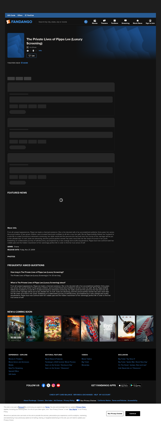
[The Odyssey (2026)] (71, 329)
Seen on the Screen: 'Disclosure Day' (58, 365)
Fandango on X (48, 385)
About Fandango (30, 400)
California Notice (104, 400)
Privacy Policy (69, 400)
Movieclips (85, 365)
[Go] (86, 21)
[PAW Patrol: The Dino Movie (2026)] (53, 329)
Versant (21, 407)
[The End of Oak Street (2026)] (108, 329)
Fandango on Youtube (58, 385)
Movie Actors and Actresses (19, 362)
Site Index (48, 400)
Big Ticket (85, 362)
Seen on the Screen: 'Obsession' (57, 368)
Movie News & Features (54, 359)
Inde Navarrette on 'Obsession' (129, 368)
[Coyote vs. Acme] (126, 329)
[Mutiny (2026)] (145, 329)
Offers (20, 15)
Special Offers (14, 371)
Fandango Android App (136, 385)
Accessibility (132, 400)
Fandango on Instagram (53, 385)
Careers (41, 400)
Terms (47, 407)
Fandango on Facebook (43, 385)
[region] (80, 414)
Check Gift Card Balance (61, 394)
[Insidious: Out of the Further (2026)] (34, 329)
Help (96, 394)
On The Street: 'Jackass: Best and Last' (132, 365)
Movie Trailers (87, 359)
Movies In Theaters (16, 359)
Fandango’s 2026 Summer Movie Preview (60, 362)
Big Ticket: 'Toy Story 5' (126, 359)
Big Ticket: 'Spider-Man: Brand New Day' (132, 362)
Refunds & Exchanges (83, 394)
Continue (133, 413)
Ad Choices (58, 400)
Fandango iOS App (123, 385)
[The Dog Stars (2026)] (16, 329)
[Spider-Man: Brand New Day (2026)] (89, 329)
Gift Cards (11, 15)
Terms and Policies (119, 400)
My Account (104, 394)
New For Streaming (16, 368)
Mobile (11, 365)
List (33, 56)
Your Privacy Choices (88, 401)
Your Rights (73, 409)
